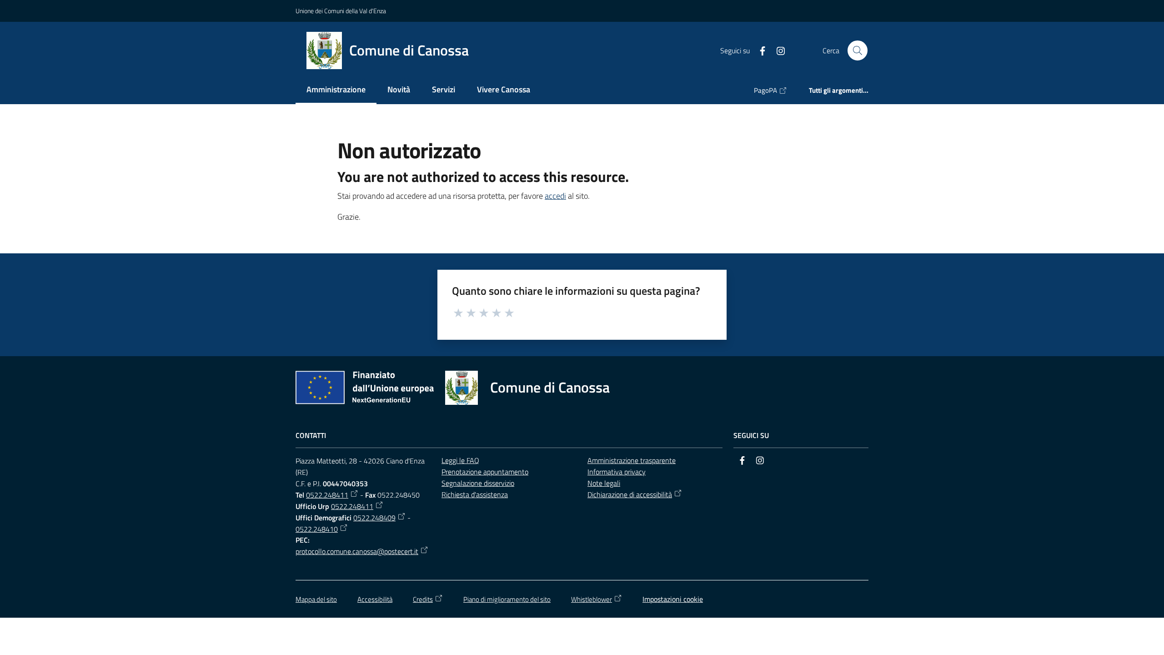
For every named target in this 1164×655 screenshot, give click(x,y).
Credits (423, 599)
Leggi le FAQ (460, 460)
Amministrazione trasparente (631, 460)
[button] (857, 50)
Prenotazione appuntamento (485, 471)
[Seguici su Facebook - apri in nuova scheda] (759, 50)
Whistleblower (591, 599)
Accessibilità (374, 599)
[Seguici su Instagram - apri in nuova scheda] (777, 50)
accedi (555, 196)
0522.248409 (374, 517)
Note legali (603, 483)
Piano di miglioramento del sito (507, 599)
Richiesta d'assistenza (475, 494)
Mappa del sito (316, 599)
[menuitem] (336, 90)
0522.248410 (317, 529)
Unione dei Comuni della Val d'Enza (341, 10)
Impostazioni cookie (672, 599)
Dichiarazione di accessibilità (629, 494)
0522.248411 (327, 494)
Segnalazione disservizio (478, 483)
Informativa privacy (616, 471)
